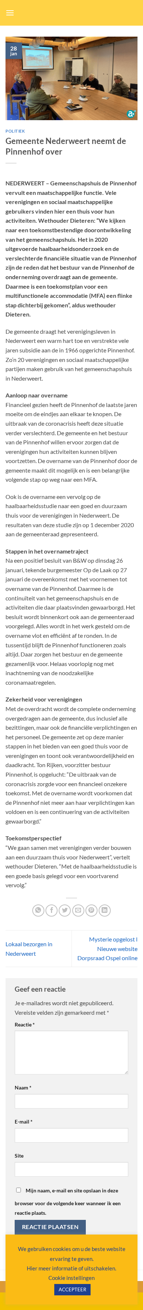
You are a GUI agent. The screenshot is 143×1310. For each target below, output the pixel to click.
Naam (23, 1087)
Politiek (15, 131)
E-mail (24, 1121)
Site (19, 1155)
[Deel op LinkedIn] (105, 910)
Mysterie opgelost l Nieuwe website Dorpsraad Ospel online (107, 948)
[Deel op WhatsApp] (38, 910)
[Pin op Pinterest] (91, 910)
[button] (10, 13)
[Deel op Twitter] (65, 910)
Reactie (25, 1024)
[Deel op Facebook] (51, 910)
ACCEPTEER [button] (72, 1289)
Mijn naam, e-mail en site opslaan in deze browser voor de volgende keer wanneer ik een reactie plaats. (68, 1201)
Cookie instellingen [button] (71, 1277)
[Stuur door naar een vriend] (78, 910)
